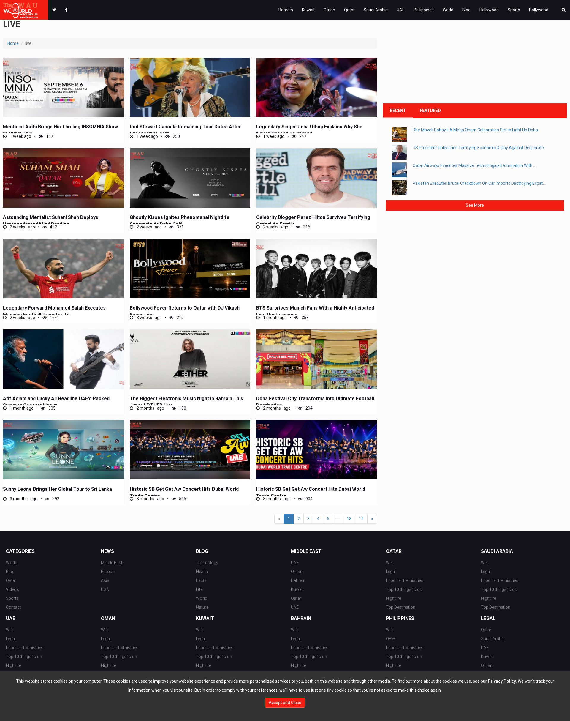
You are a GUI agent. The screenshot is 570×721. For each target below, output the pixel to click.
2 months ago (150, 408)
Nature (202, 607)
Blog (466, 9)
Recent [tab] (398, 110)
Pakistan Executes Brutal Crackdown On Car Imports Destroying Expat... (479, 183)
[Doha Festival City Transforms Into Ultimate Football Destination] (316, 359)
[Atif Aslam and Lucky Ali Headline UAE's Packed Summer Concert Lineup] (63, 359)
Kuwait (308, 9)
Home (13, 43)
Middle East (111, 562)
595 (182, 498)
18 (349, 518)
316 (306, 227)
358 (305, 317)
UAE (401, 9)
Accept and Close (285, 702)
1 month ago (274, 317)
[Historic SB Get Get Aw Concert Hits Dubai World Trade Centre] (190, 449)
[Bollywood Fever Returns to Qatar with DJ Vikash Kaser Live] (190, 268)
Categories (20, 551)
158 (182, 408)
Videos (12, 589)
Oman (329, 9)
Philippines (424, 9)
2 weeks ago (22, 227)
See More (475, 205)
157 (49, 136)
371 (180, 227)
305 (52, 408)
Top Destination (400, 607)
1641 (54, 317)
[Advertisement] (427, 60)
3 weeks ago (149, 317)
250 (176, 136)
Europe (107, 571)
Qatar (349, 9)
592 (55, 498)
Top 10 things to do (404, 589)
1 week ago (20, 136)
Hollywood (489, 9)
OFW (390, 638)
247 (302, 136)
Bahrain (285, 9)
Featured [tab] (430, 110)
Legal (391, 571)
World (448, 9)
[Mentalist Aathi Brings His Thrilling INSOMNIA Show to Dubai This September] (63, 87)
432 (53, 227)
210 (180, 317)
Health (202, 571)
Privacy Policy (502, 681)
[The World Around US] (24, 10)
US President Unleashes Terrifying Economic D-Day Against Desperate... (480, 147)
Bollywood (538, 9)
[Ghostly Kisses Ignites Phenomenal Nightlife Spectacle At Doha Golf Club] (190, 178)
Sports (514, 9)
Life (199, 589)
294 (309, 408)
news (107, 551)
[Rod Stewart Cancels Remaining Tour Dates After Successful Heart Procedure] (190, 87)
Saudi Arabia (376, 9)
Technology (207, 562)
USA (105, 589)
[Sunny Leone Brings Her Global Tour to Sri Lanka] (63, 449)
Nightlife (393, 598)
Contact (13, 607)
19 (361, 518)
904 (309, 498)
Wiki (390, 562)
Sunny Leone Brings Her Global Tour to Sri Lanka (57, 489)
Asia (105, 580)
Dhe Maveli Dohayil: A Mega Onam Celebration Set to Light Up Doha (475, 129)
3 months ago (23, 498)
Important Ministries (404, 580)
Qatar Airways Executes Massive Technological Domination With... (474, 165)
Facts (201, 580)
